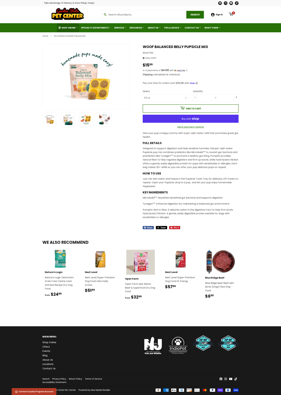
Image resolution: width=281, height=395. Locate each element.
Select (146, 91)
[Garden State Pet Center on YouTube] (230, 379)
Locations (47, 364)
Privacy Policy (59, 378)
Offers (46, 346)
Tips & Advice (172, 27)
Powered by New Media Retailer (94, 390)
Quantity (198, 91)
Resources (136, 27)
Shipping (148, 74)
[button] (191, 70)
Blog (44, 355)
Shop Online (68, 27)
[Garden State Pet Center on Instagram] (225, 379)
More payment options (190, 127)
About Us (153, 27)
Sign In (219, 14)
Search (197, 14)
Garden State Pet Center (63, 390)
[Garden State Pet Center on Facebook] (221, 379)
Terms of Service (93, 378)
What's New (211, 27)
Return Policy (75, 378)
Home (45, 36)
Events (46, 351)
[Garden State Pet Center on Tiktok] (235, 379)
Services (119, 27)
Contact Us (192, 27)
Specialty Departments (95, 27)
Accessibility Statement (54, 382)
